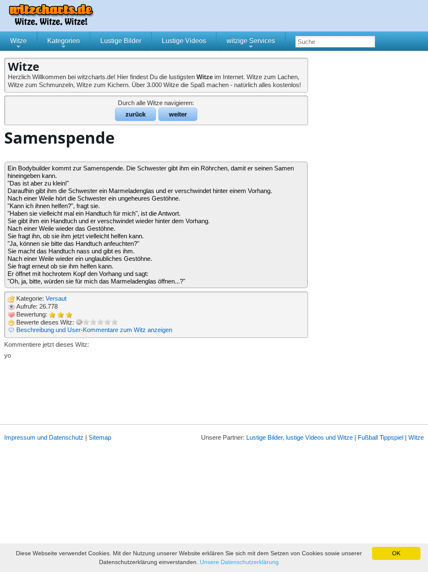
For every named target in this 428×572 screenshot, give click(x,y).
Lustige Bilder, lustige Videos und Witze (299, 437)
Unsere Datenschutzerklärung (239, 562)
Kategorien (63, 44)
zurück (135, 114)
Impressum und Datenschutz (44, 437)
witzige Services (251, 44)
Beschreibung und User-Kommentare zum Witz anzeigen (94, 329)
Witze (18, 44)
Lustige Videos (184, 40)
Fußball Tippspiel (380, 437)
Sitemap (100, 437)
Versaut (56, 298)
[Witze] (51, 22)
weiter (178, 114)
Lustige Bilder (120, 40)
